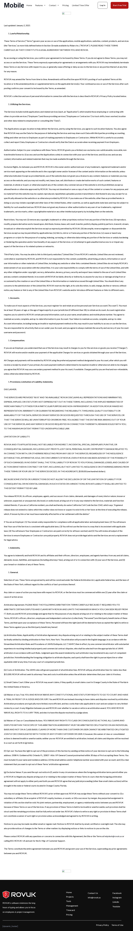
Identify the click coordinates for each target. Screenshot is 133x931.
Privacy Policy (102, 925)
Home (29, 5)
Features (39, 5)
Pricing (65, 5)
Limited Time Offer (80, 5)
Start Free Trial (119, 5)
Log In (102, 5)
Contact (52, 5)
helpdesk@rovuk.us (113, 836)
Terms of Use (117, 925)
